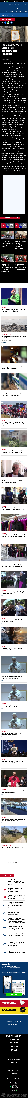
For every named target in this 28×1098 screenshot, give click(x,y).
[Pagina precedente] (19, 862)
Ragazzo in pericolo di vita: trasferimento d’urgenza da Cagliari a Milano (15, 928)
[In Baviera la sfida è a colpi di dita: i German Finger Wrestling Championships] (21, 235)
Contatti (14, 1065)
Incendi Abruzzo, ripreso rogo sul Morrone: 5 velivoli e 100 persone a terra (13, 394)
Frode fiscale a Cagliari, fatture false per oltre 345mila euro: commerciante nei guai (16, 935)
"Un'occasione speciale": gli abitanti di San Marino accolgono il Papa (13, 791)
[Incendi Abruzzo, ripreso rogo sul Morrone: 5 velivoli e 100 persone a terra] (14, 381)
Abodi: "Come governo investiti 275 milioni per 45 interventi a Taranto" (13, 481)
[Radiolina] (14, 1010)
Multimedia (7, 19)
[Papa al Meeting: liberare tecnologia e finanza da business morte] (14, 720)
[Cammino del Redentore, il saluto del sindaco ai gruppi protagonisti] (7, 258)
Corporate (14, 1073)
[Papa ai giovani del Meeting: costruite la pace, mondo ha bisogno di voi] (14, 806)
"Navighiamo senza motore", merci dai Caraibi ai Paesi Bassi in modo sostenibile (13, 649)
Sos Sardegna (18, 11)
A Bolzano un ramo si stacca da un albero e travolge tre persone (7, 244)
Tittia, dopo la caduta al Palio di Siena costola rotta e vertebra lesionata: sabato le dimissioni (16, 897)
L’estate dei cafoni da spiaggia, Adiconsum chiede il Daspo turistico (13, 337)
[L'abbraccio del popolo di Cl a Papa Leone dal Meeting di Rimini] (14, 607)
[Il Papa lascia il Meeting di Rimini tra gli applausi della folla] (14, 579)
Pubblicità (14, 1062)
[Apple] (14, 1082)
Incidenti (26, 11)
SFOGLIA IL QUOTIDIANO (8, 15)
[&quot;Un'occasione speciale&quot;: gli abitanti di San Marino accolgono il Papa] (14, 778)
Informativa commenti (14, 1070)
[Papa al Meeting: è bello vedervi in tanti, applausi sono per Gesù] (14, 748)
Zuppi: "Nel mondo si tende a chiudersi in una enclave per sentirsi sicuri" (13, 310)
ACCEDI (25, 1)
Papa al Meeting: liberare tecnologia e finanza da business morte (12, 733)
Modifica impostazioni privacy (14, 1067)
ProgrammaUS (4, 8)
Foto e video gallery (11, 218)
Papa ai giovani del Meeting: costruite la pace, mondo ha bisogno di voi (13, 819)
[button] (2, 22)
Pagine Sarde (14, 1029)
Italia (22, 8)
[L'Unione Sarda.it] (14, 4)
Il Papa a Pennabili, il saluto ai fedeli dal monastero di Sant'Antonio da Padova (12, 451)
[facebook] (4, 1)
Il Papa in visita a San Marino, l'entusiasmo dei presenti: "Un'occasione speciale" (13, 565)
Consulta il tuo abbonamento (14, 1018)
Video (11, 8)
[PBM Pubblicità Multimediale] (14, 1050)
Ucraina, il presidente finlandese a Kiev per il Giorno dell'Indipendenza (13, 367)
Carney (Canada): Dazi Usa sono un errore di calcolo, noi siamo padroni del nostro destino (20, 268)
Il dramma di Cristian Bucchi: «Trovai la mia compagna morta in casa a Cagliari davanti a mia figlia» (16, 905)
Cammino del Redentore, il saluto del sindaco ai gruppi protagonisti (7, 267)
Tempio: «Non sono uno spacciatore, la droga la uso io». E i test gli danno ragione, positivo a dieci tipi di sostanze (16, 920)
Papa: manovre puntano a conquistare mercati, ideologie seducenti (12, 705)
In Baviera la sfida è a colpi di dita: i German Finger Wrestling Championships (21, 245)
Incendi (11, 11)
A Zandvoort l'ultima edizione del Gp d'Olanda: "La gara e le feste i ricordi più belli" (12, 423)
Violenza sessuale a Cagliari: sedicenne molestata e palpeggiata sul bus (15, 912)
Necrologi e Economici (14, 1059)
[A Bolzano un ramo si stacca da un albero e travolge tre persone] (7, 235)
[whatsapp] (7, 1)
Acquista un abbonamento (14, 1021)
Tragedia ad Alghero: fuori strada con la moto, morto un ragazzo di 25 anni (16, 890)
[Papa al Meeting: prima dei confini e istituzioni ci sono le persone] (14, 664)
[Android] (14, 1086)
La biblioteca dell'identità (14, 1024)
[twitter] (2, 1)
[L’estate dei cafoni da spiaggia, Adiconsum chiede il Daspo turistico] (14, 324)
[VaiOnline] (14, 1047)
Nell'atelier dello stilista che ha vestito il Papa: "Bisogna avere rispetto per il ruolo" (13, 535)
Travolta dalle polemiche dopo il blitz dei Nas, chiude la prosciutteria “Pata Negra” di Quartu (16, 882)
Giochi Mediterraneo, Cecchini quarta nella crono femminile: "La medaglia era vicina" (13, 508)
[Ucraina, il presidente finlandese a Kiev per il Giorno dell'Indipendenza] (14, 354)
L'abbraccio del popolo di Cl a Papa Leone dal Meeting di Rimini (13, 620)
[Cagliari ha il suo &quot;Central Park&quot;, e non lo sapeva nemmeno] (14, 834)
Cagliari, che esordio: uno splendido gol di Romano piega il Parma (16, 952)
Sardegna (17, 8)
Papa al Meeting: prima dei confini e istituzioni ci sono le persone (11, 677)
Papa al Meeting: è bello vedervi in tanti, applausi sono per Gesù (13, 762)
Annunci (14, 1027)
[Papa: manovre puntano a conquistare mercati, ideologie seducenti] (14, 692)
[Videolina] (14, 1003)
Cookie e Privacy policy (14, 1056)
